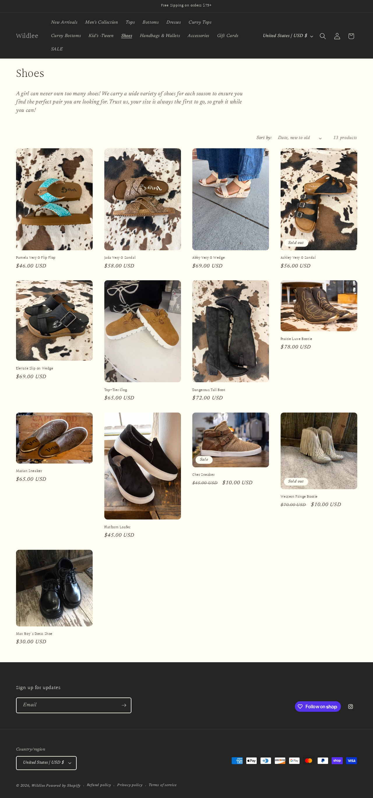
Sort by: (264, 138)
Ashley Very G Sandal (298, 258)
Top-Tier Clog (115, 390)
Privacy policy (129, 785)
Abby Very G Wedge (208, 258)
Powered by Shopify (63, 786)
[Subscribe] (124, 705)
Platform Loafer (117, 527)
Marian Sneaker (29, 471)
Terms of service (162, 785)
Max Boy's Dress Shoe (34, 634)
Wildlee (38, 786)
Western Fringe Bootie (299, 496)
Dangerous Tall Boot (208, 390)
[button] (323, 36)
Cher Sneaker (203, 475)
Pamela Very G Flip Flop (36, 258)
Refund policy (99, 785)
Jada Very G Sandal (120, 258)
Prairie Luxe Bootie (296, 339)
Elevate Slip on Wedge (34, 368)
